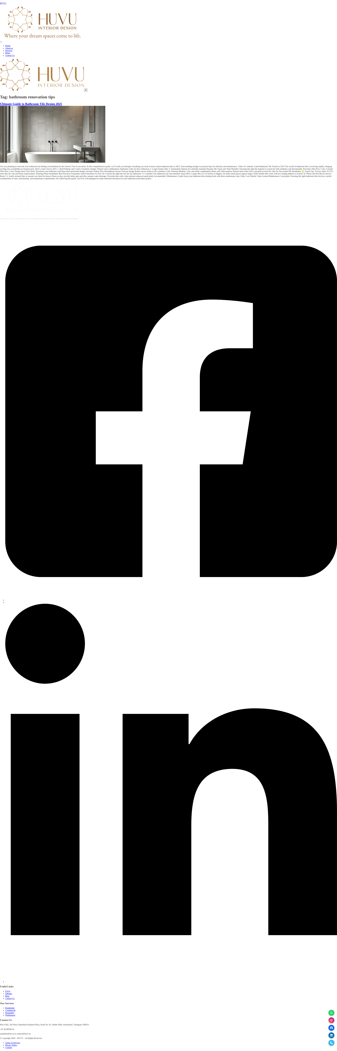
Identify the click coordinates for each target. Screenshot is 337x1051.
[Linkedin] (171, 982)
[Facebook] (171, 600)
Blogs (7, 53)
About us (9, 48)
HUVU (3, 3)
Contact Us (10, 55)
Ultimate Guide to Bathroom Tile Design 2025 (31, 104)
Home (7, 46)
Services (8, 50)
